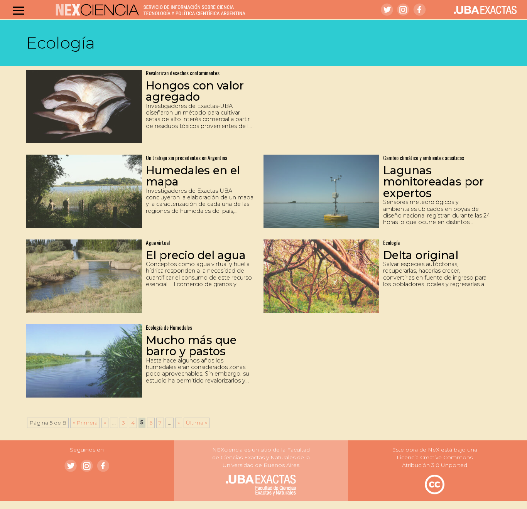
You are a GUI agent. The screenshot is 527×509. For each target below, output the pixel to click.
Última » (196, 422)
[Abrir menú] (18, 10)
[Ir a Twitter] (387, 9)
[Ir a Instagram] (403, 9)
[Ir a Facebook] (419, 9)
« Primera (85, 422)
